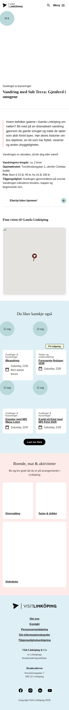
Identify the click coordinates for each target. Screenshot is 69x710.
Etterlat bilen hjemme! (23, 200)
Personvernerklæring (34, 629)
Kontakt (34, 624)
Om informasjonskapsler (34, 634)
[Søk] (48, 5)
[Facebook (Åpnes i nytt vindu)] (21, 690)
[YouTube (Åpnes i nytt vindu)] (50, 691)
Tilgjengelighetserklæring (34, 640)
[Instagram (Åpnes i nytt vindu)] (30, 690)
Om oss (34, 618)
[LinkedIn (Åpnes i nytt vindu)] (40, 690)
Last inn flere (34, 442)
